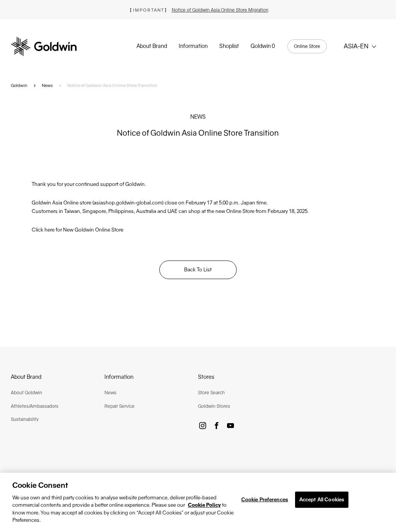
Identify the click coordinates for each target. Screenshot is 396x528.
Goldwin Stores (214, 406)
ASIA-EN (356, 46)
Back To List (198, 269)
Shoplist (229, 46)
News (47, 85)
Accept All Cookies (321, 499)
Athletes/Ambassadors (34, 406)
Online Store (307, 46)
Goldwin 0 (263, 46)
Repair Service (119, 406)
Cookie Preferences (264, 499)
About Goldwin (26, 393)
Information (193, 46)
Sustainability (25, 419)
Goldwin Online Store (99, 230)
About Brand (152, 46)
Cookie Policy (204, 505)
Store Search (211, 393)
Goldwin (19, 85)
